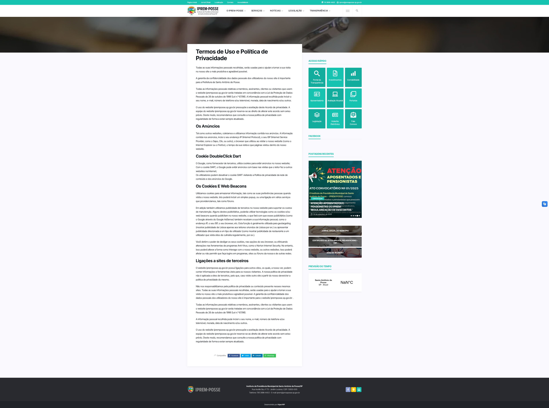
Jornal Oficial (205, 2)
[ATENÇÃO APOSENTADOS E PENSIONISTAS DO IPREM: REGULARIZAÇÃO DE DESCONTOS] (335, 189)
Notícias (275, 10)
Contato (230, 2)
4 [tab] (357, 215)
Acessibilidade (242, 2)
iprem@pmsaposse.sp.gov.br (351, 2)
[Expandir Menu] (347, 11)
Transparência (319, 10)
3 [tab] (355, 215)
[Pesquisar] (357, 11)
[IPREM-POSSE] (202, 10)
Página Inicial (192, 2)
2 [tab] (353, 215)
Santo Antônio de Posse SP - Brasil (335, 282)
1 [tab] (351, 215)
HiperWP (281, 404)
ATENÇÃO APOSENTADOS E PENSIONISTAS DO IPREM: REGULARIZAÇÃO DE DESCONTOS (331, 206)
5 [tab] (359, 215)
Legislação (295, 10)
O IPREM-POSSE (235, 10)
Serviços (256, 10)
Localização (218, 2)
